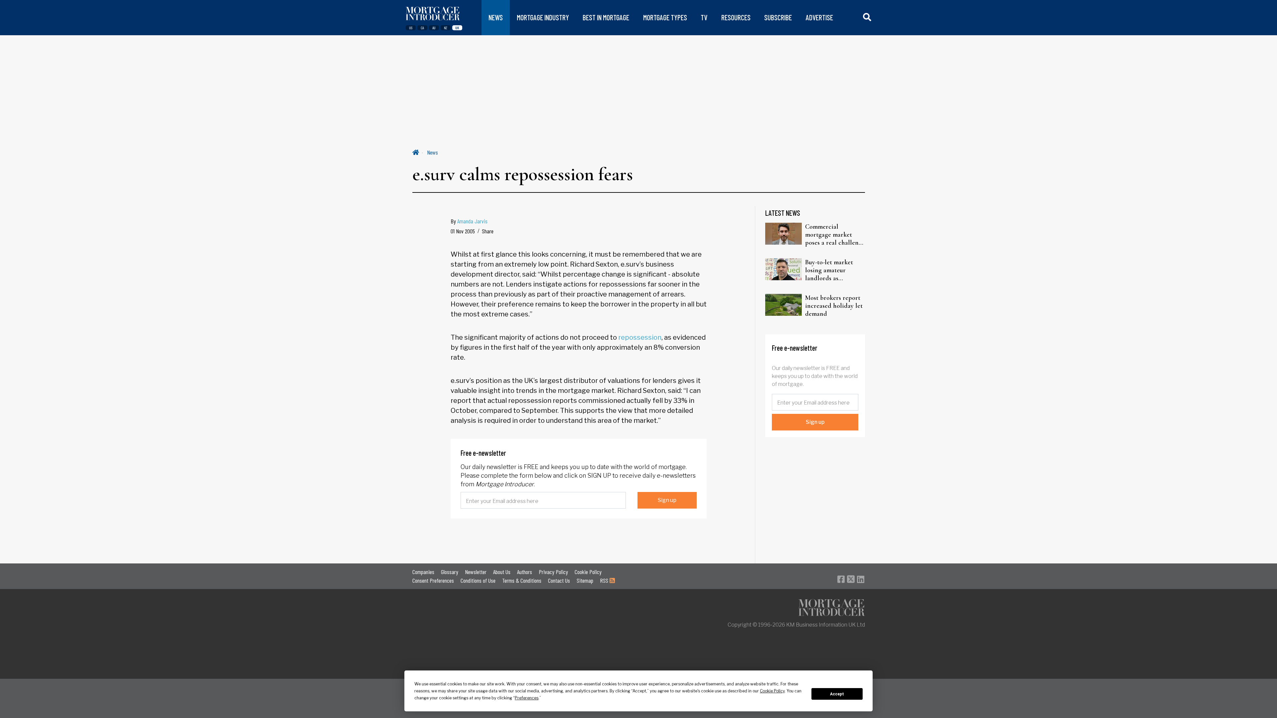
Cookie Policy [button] (772, 690)
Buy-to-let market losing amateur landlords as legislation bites (829, 270)
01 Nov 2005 (463, 231)
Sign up (667, 500)
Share (488, 231)
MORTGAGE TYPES (665, 17)
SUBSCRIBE (778, 17)
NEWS (496, 17)
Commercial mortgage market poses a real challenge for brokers (835, 235)
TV (704, 17)
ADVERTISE (819, 17)
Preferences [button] (526, 697)
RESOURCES (736, 17)
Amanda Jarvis (472, 221)
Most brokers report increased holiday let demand (834, 306)
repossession (639, 337)
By (469, 221)
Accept (837, 694)
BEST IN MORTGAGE (606, 17)
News (432, 152)
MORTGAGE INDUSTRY (543, 17)
